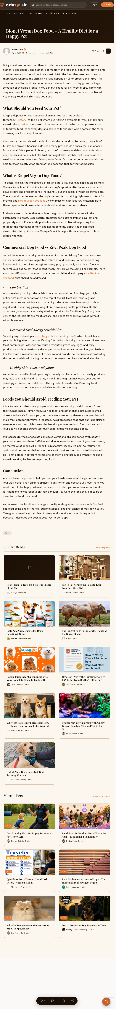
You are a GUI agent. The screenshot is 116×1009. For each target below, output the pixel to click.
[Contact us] (106, 1002)
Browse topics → (102, 548)
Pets (15, 13)
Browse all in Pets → (101, 796)
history (22, 120)
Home (8, 13)
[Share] (72, 1000)
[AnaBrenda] (6, 51)
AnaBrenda (17, 49)
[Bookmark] (63, 1000)
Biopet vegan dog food (31, 200)
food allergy (42, 336)
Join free (107, 4)
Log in (95, 4)
